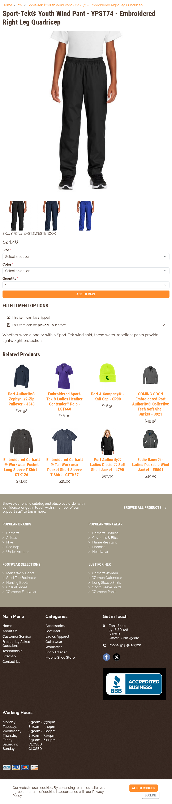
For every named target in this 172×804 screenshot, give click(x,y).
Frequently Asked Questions (16, 644)
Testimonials (12, 651)
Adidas (11, 538)
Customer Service (17, 637)
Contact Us (11, 662)
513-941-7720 (130, 645)
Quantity (10, 278)
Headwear (100, 552)
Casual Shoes (16, 587)
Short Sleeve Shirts (106, 587)
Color (8, 264)
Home (7, 626)
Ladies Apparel (57, 637)
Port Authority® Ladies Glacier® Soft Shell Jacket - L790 (107, 464)
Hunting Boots (17, 583)
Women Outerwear (107, 578)
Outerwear (54, 642)
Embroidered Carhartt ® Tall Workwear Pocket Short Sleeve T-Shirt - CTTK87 (64, 467)
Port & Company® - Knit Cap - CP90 (107, 396)
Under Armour (17, 552)
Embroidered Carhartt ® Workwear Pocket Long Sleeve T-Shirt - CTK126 (21, 467)
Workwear (54, 647)
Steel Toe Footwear (21, 578)
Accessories (55, 626)
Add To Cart (86, 294)
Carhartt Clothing (105, 533)
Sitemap (9, 656)
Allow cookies (143, 788)
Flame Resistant (104, 542)
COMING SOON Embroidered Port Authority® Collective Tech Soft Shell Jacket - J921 (150, 404)
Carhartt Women (105, 573)
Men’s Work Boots (20, 573)
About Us (10, 631)
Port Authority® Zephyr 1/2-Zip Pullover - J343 (21, 399)
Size (7, 250)
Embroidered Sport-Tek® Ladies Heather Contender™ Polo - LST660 (64, 401)
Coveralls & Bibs (105, 538)
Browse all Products (143, 507)
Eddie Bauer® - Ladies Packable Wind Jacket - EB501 (150, 464)
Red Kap (12, 547)
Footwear (53, 631)
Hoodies (98, 547)
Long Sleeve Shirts (106, 583)
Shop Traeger (56, 652)
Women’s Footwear (21, 592)
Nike (9, 542)
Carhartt (12, 533)
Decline (150, 795)
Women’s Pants (104, 592)
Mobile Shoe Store (60, 657)
